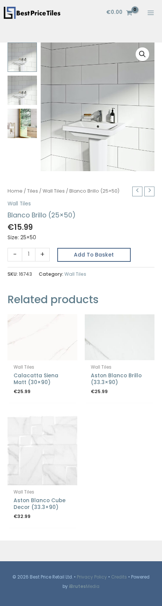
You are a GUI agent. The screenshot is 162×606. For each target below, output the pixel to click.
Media (84, 586)
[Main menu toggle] (151, 12)
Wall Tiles (54, 191)
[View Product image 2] (22, 90)
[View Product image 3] (22, 123)
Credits (119, 577)
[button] (142, 54)
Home (15, 191)
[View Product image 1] (22, 57)
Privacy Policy (92, 577)
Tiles (32, 191)
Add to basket (94, 254)
